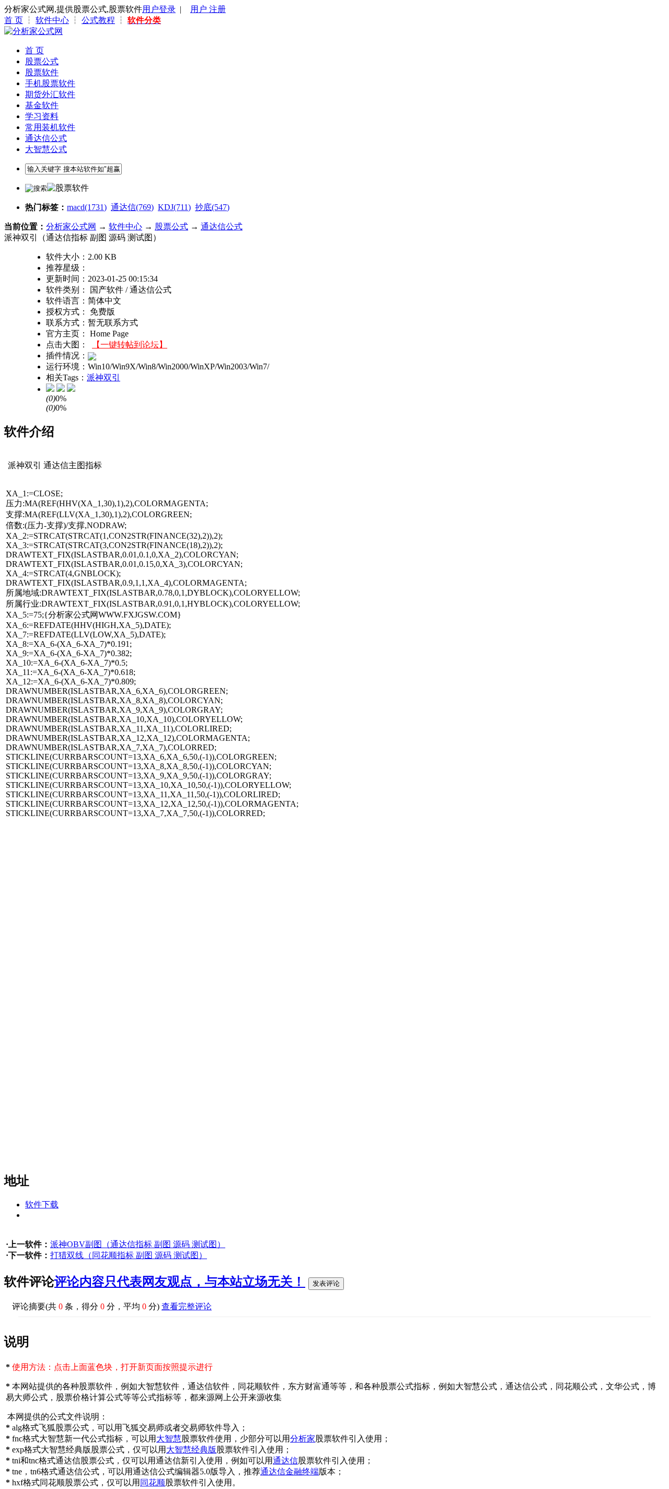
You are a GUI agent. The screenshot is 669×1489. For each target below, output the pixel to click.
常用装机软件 (50, 127)
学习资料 (42, 116)
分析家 (302, 1438)
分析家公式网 (71, 226)
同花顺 (152, 1482)
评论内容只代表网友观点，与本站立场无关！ (179, 1281)
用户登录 (159, 9)
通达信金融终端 (289, 1471)
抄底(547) (212, 207)
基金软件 (42, 105)
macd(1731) (87, 207)
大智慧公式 (46, 149)
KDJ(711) (174, 207)
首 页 (13, 20)
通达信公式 (46, 138)
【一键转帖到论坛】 (129, 344)
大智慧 (168, 1438)
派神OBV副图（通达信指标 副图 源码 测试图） (137, 1244)
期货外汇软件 (50, 94)
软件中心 (52, 20)
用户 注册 (208, 9)
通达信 (285, 1460)
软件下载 (42, 1204)
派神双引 (103, 377)
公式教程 (98, 20)
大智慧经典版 (191, 1449)
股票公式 (42, 61)
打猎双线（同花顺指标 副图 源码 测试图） (128, 1255)
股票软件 (42, 72)
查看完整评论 (187, 1306)
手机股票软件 (50, 83)
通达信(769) (132, 207)
